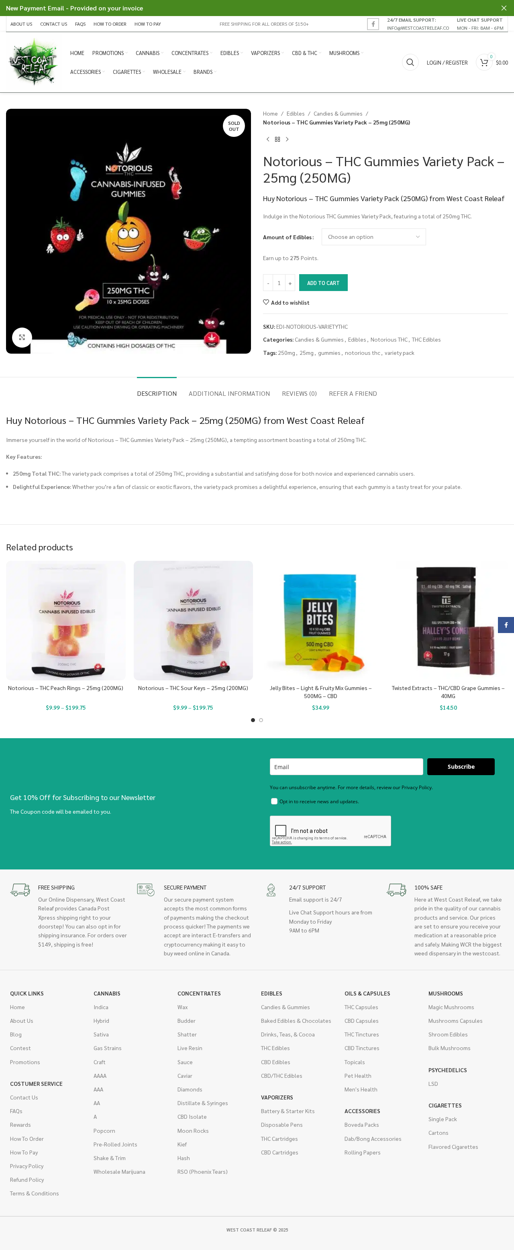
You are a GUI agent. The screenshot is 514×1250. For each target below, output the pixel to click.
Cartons (438, 1132)
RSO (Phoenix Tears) (202, 1171)
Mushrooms (445, 993)
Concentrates (199, 993)
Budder (186, 1020)
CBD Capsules (362, 1020)
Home (270, 113)
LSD (433, 1083)
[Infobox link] (418, 23)
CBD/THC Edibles (281, 1075)
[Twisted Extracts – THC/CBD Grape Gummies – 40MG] (448, 620)
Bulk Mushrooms (449, 1047)
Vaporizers (277, 1097)
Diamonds (189, 1089)
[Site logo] (34, 61)
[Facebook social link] (373, 24)
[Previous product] (268, 140)
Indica (101, 1006)
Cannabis (107, 993)
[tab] (157, 389)
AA (97, 1102)
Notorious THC (389, 339)
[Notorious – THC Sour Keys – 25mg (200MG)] (193, 620)
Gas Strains (108, 1047)
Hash (183, 1157)
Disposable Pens (282, 1124)
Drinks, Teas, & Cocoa (288, 1034)
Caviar (184, 1075)
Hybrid (101, 1020)
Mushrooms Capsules (455, 1020)
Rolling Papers (363, 1152)
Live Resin (189, 1047)
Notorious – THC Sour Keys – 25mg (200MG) (193, 687)
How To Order (27, 1138)
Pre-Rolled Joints (115, 1144)
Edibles (296, 113)
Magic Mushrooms (451, 1006)
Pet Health (358, 1075)
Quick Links (27, 993)
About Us (21, 1020)
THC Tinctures (362, 1034)
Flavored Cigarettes (453, 1146)
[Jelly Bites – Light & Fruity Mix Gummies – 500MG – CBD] (321, 620)
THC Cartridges (279, 1138)
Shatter (187, 1034)
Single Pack (442, 1118)
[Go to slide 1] (253, 720)
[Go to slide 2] (261, 720)
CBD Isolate (192, 1116)
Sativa (101, 1034)
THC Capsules (361, 1006)
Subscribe (461, 766)
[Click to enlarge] (22, 338)
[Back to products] (277, 140)
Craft (100, 1061)
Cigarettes (445, 1105)
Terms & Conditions (34, 1193)
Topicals (355, 1061)
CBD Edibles (275, 1061)
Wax (182, 1006)
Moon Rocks (193, 1130)
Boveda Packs (362, 1124)
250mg (286, 352)
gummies (329, 352)
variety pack (399, 352)
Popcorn (104, 1130)
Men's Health (361, 1089)
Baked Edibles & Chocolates (296, 1020)
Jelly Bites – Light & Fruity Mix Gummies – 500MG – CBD (321, 691)
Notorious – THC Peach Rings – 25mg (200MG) (65, 687)
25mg (307, 352)
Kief (182, 1144)
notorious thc (362, 352)
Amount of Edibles (287, 236)
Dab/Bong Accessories (373, 1138)
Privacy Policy (26, 1165)
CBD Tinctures (362, 1047)
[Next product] (287, 140)
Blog (16, 1034)
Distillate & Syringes (202, 1102)
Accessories (362, 1110)
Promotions (25, 1061)
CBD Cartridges (279, 1152)
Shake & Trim (110, 1157)
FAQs (16, 1110)
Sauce (185, 1061)
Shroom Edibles (448, 1034)
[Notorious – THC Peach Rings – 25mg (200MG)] (66, 620)
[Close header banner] (504, 8)
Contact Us (24, 1097)
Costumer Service (36, 1083)
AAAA (100, 1075)
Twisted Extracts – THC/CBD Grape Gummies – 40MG (448, 691)
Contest (20, 1047)
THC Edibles (426, 339)
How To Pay (24, 1152)
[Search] (410, 62)
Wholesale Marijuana (119, 1171)
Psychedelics (447, 1069)
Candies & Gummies (338, 113)
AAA (98, 1089)
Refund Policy (27, 1179)
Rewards (20, 1124)
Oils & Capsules (367, 993)
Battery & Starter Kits (288, 1110)
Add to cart (323, 282)
